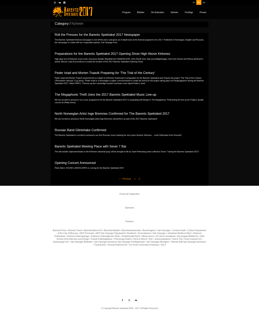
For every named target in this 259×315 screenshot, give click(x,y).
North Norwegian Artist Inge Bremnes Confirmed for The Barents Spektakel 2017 (112, 113)
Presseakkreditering (196, 269)
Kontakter (124, 269)
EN (204, 2)
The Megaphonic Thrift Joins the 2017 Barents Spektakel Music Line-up (105, 94)
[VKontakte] (136, 300)
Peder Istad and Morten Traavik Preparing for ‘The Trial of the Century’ (105, 73)
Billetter (153, 269)
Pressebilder (123, 274)
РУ (194, 2)
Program (74, 269)
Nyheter (165, 269)
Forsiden (61, 269)
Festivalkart (139, 269)
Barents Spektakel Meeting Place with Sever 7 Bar (90, 146)
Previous (126, 179)
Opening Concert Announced (75, 163)
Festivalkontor (108, 269)
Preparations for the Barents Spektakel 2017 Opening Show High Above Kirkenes (112, 53)
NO (199, 2)
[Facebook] (122, 300)
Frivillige (178, 269)
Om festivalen (89, 269)
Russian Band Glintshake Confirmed (80, 130)
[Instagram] (129, 300)
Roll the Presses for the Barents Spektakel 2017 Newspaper (97, 34)
